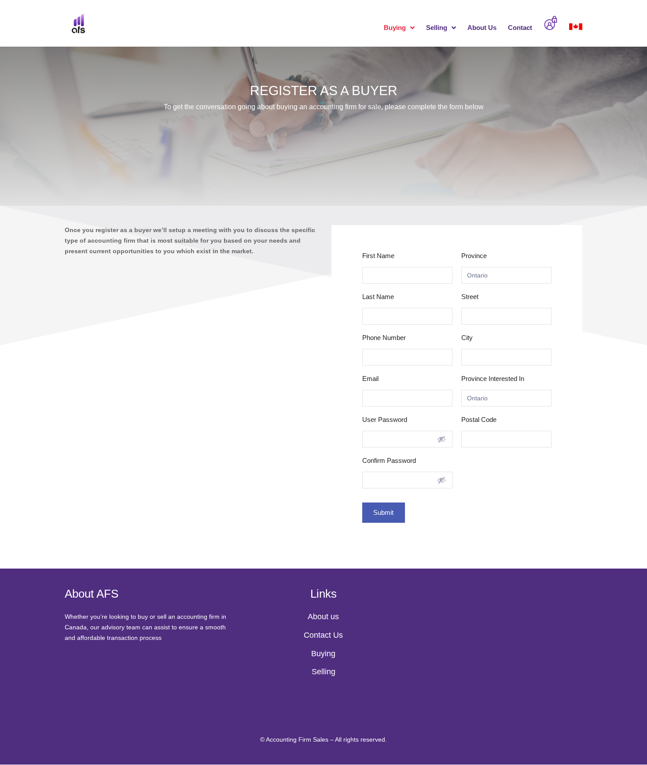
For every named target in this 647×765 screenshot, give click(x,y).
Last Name (378, 296)
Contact (520, 28)
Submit (383, 512)
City (467, 337)
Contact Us (323, 635)
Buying (395, 28)
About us (323, 616)
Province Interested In (492, 378)
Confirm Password (389, 460)
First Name (378, 255)
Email (370, 378)
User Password (384, 419)
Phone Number (384, 337)
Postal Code (478, 419)
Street (469, 296)
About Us (481, 28)
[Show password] (441, 439)
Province (474, 255)
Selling (436, 28)
